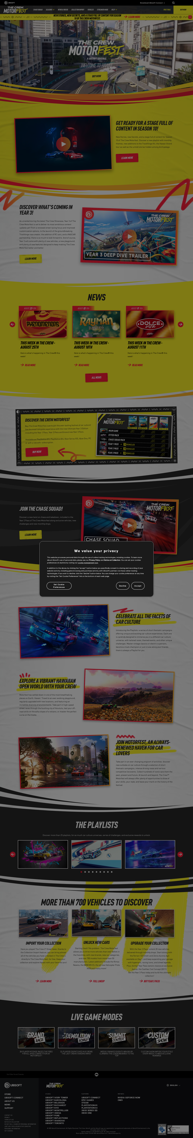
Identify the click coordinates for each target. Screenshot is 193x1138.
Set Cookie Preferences (59, 585)
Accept (138, 586)
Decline (122, 586)
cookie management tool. (88, 563)
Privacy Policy (94, 560)
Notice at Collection (112, 560)
